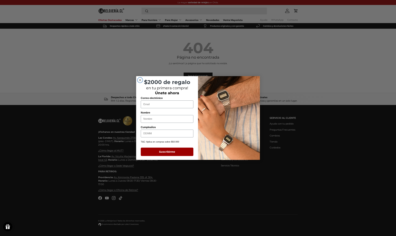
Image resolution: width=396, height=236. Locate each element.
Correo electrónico (152, 98)
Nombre (145, 112)
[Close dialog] (140, 80)
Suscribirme (167, 151)
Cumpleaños (148, 127)
